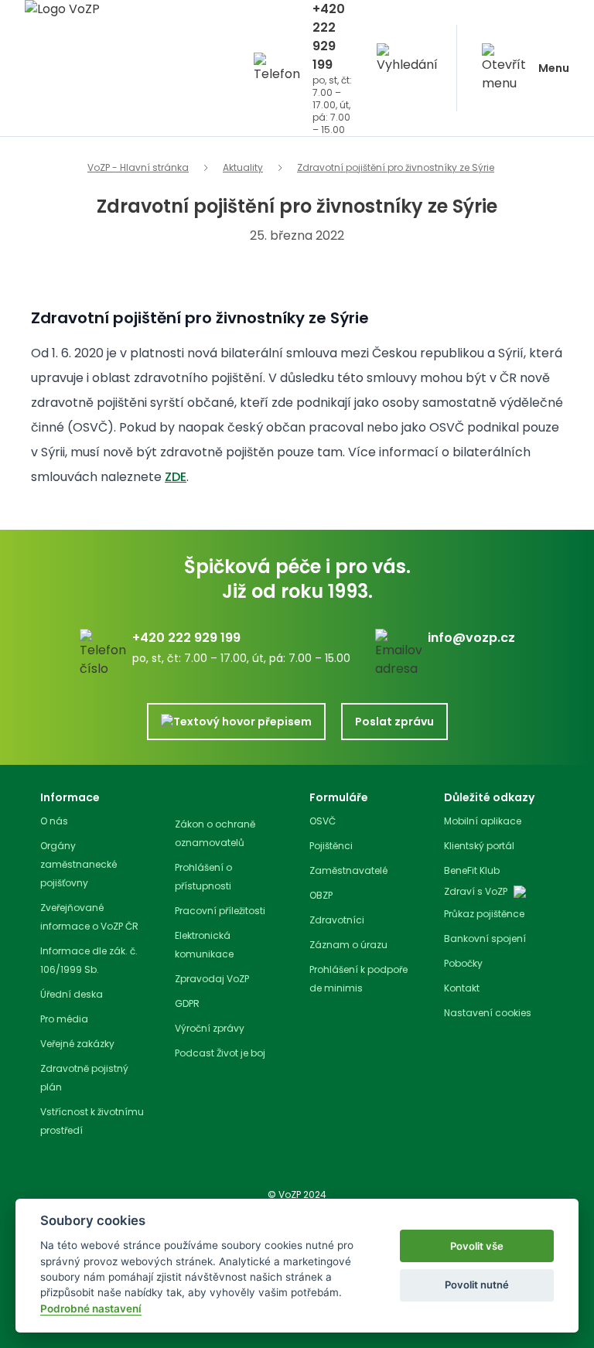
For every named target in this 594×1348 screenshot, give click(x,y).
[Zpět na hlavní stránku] (121, 18)
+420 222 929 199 (328, 36)
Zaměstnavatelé (348, 870)
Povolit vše (477, 1246)
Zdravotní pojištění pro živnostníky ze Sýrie (395, 168)
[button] (407, 68)
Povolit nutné (477, 1284)
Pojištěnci (331, 845)
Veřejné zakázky (77, 1043)
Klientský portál (479, 845)
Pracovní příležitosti (220, 910)
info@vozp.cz (471, 638)
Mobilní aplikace (482, 821)
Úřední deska (71, 994)
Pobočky (463, 963)
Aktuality (243, 168)
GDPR (187, 1003)
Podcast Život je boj (220, 1053)
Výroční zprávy (209, 1028)
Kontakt (462, 988)
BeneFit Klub (472, 870)
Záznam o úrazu (348, 944)
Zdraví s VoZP (475, 892)
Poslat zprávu (394, 721)
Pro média (64, 1019)
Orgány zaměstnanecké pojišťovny (78, 864)
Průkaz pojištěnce (484, 913)
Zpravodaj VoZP (212, 978)
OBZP (321, 895)
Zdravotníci (336, 920)
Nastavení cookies (487, 1013)
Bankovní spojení (485, 938)
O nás (54, 821)
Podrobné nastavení (91, 1308)
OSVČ (322, 821)
